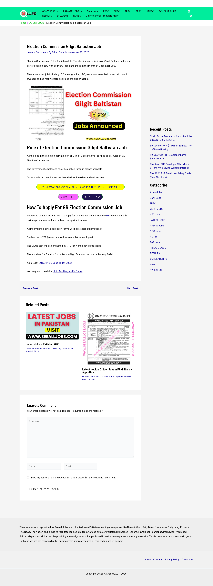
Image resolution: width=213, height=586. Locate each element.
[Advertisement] (171, 79)
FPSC (106, 11)
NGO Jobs (155, 231)
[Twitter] (191, 16)
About (147, 559)
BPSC (139, 11)
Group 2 (92, 197)
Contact (157, 559)
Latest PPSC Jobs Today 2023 (55, 262)
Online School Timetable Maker (102, 15)
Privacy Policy (171, 559)
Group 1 (68, 197)
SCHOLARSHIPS (167, 11)
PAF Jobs (155, 242)
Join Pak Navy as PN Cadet (67, 271)
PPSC (128, 11)
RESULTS (47, 15)
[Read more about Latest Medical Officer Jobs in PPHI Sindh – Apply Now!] (108, 338)
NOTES (77, 15)
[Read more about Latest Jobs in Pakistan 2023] (52, 326)
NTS (108, 215)
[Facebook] (189, 11)
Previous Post (29, 288)
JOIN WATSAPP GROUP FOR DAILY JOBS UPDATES (80, 187)
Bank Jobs (92, 11)
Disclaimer (187, 559)
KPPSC (150, 11)
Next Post (134, 288)
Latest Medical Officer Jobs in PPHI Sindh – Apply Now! (107, 371)
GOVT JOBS (48, 11)
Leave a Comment (37, 52)
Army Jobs (156, 192)
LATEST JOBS (50, 348)
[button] (56, 11)
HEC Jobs (155, 214)
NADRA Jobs (157, 225)
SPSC (117, 11)
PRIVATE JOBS (71, 11)
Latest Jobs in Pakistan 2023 (43, 344)
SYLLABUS (62, 15)
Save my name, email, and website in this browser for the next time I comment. (73, 477)
